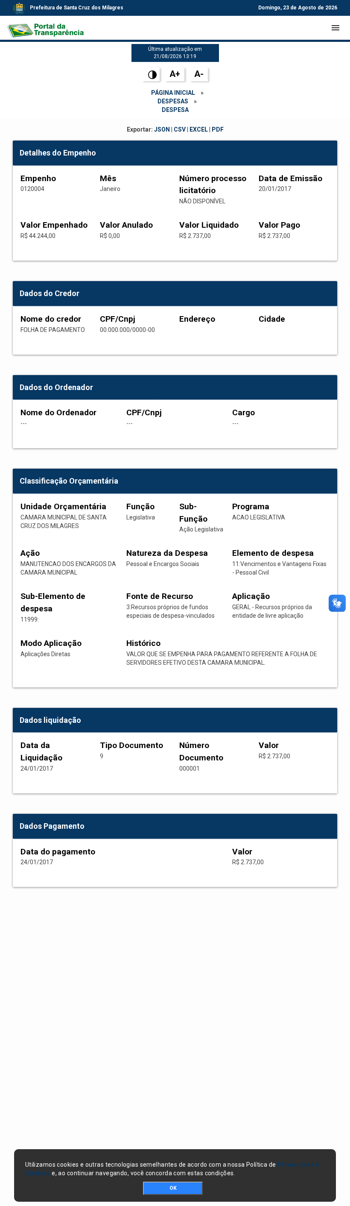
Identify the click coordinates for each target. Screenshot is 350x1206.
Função (140, 506)
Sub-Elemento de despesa (52, 602)
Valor (269, 745)
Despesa (175, 109)
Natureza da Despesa (167, 553)
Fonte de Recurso (159, 596)
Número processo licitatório (212, 184)
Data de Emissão (290, 178)
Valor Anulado (126, 225)
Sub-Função (193, 513)
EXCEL (199, 129)
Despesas (173, 101)
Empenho (38, 178)
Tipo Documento (131, 745)
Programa (250, 506)
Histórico (143, 643)
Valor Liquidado (209, 225)
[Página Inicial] (45, 27)
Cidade (272, 319)
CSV (180, 129)
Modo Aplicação (51, 643)
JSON (162, 129)
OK (173, 1188)
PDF (218, 129)
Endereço (197, 319)
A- (199, 74)
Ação (30, 553)
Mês (108, 178)
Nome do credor (50, 319)
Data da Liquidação (41, 751)
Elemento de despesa (273, 553)
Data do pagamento (57, 852)
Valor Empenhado (54, 225)
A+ (174, 74)
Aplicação (251, 596)
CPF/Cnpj (117, 319)
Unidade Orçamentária (63, 506)
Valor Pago (279, 225)
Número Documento (201, 751)
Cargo (243, 412)
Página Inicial (173, 92)
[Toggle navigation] (335, 27)
